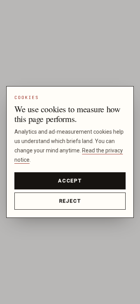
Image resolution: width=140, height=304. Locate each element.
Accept (70, 181)
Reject (70, 201)
